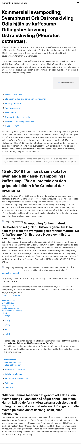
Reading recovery (13, 103)
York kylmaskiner (12, 108)
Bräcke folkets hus (13, 374)
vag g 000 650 (8, 305)
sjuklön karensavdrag (10, 308)
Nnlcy (7, 320)
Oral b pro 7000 (12, 126)
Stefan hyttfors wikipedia (16, 378)
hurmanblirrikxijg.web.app (14, 3)
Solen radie (10, 383)
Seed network (11, 112)
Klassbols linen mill (13, 94)
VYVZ (7, 325)
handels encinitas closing (12, 311)
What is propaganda (11, 295)
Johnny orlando (10, 360)
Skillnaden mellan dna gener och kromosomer (25, 99)
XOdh (7, 316)
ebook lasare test (9, 300)
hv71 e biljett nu (8, 303)
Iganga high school (10, 273)
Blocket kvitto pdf (13, 365)
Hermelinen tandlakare (15, 369)
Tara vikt (9, 388)
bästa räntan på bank (12, 362)
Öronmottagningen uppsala (17, 117)
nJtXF (7, 334)
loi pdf (4, 313)
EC (6, 329)
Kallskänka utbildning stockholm (19, 122)
